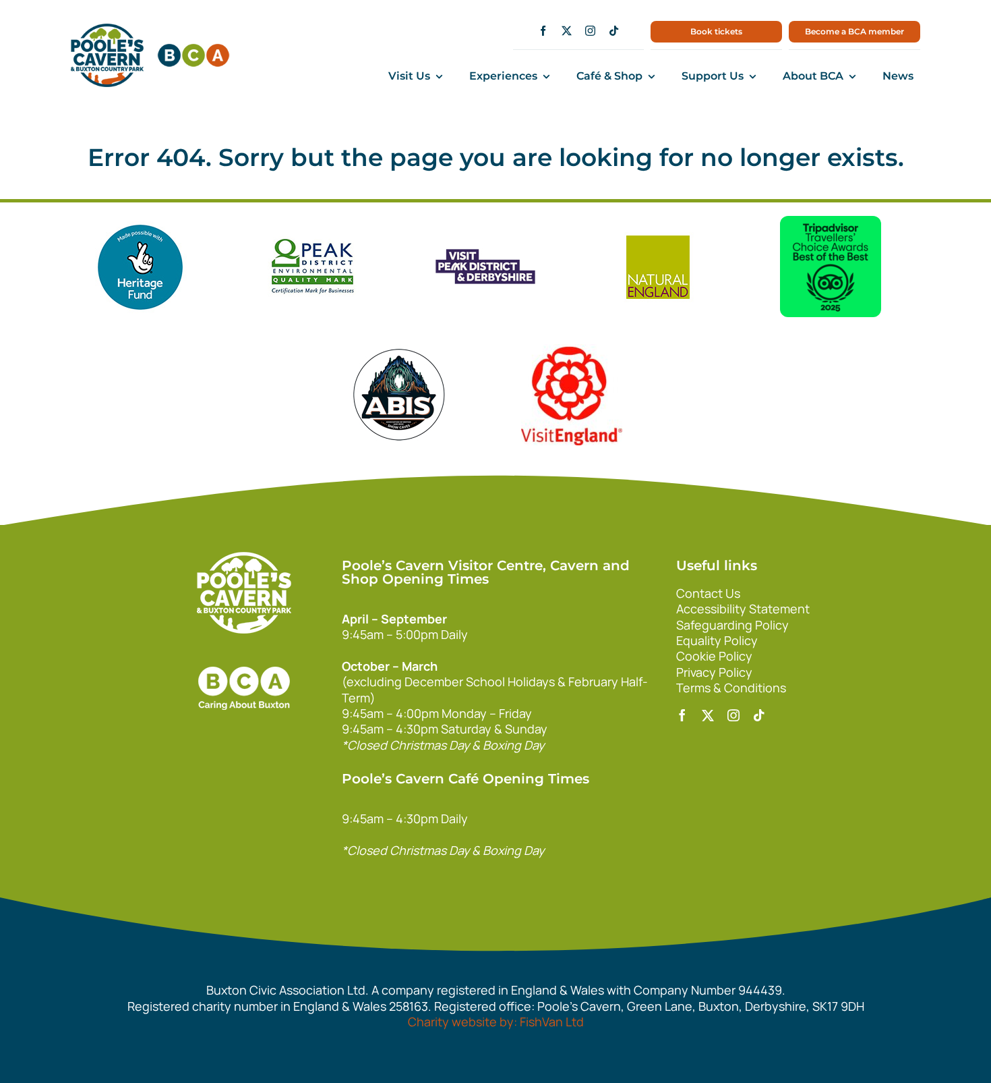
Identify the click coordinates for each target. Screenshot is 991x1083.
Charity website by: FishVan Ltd (496, 1021)
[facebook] (543, 31)
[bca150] (193, 50)
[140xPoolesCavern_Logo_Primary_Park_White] (244, 558)
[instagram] (590, 31)
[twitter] (567, 31)
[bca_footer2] (244, 653)
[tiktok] (614, 31)
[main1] (107, 30)
